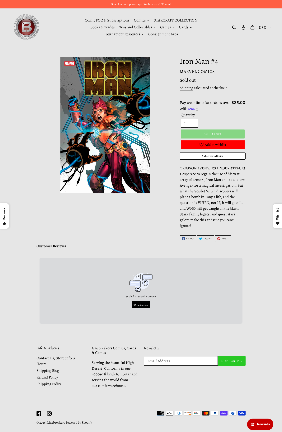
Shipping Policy (48, 384)
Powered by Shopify (79, 422)
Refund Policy (47, 377)
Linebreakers (56, 422)
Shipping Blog (47, 370)
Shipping (186, 87)
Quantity (188, 114)
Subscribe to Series (212, 156)
